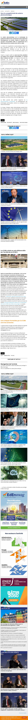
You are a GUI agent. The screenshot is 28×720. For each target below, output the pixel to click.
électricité (9, 122)
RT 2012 (12, 355)
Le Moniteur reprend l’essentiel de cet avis (16, 296)
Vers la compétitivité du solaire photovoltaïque (11, 368)
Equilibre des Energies (5, 3)
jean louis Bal (16, 122)
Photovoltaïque (23, 122)
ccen (2, 355)
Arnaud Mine (3, 122)
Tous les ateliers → (23, 713)
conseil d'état (7, 355)
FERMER (24, 717)
